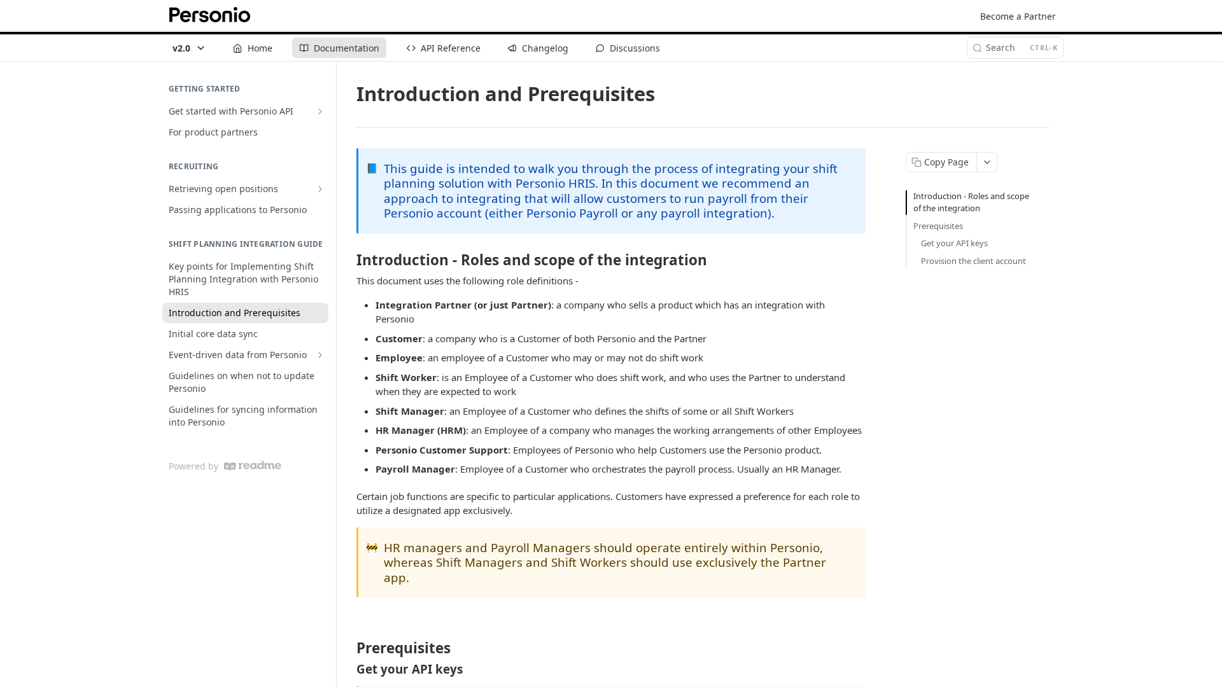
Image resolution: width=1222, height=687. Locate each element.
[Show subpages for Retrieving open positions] (320, 189)
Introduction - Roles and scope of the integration (971, 202)
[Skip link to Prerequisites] (347, 647)
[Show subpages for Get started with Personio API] (320, 111)
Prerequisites (938, 226)
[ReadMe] (252, 466)
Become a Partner (1018, 16)
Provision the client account (973, 261)
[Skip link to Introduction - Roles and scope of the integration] (347, 259)
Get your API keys (954, 243)
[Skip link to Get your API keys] (347, 669)
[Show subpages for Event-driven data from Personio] (320, 355)
